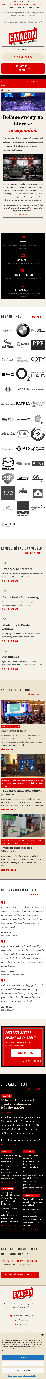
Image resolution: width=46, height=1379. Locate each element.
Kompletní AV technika (26, 780)
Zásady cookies (12, 1376)
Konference (28, 1151)
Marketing (6, 1151)
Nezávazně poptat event (18, 1274)
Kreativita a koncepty (10, 843)
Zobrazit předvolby (23, 1370)
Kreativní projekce (19, 783)
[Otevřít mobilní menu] (23, 77)
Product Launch (25, 843)
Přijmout (23, 1357)
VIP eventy (6, 786)
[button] (42, 1336)
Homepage (23, 1331)
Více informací (10, 581)
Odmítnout (23, 1364)
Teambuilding (7, 1188)
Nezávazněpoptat (21, 68)
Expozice (5, 840)
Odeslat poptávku (24, 1053)
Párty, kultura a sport (10, 726)
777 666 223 (21, 57)
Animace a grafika (9, 780)
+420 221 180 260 (31, 1061)
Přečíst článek (8, 1144)
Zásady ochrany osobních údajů (27, 1376)
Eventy (27, 1195)
